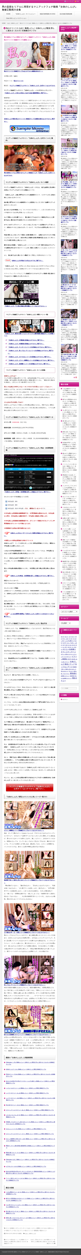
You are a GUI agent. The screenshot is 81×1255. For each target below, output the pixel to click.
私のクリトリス (29, 1230)
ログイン (65, 699)
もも (63, 647)
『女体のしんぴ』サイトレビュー (25, 14)
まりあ (69, 645)
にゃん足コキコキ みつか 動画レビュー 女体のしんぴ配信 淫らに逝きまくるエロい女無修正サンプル (70, 554)
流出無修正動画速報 (66, 14)
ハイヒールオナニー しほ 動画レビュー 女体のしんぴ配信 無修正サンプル (27, 1088)
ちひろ (64, 643)
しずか (62, 640)
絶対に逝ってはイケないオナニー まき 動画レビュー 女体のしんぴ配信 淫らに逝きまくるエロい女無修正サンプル (70, 435)
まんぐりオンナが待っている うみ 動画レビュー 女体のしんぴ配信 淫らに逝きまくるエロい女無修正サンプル (70, 500)
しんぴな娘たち (69, 640)
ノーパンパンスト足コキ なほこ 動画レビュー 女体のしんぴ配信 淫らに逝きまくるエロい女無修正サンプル (70, 468)
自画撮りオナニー (65, 675)
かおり (72, 636)
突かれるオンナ (64, 671)
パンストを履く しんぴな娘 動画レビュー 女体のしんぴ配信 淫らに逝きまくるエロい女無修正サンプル (70, 532)
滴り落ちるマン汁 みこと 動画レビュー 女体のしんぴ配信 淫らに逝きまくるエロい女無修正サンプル (70, 424)
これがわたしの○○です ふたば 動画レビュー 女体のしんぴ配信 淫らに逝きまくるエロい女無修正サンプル (70, 511)
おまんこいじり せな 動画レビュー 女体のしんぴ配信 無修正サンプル (26, 1129)
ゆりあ (69, 647)
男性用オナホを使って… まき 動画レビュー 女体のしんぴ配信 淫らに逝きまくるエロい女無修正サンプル (70, 478)
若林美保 (72, 675)
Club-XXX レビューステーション (16, 18)
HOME (8, 14)
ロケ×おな (44, 1228)
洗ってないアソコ (19, 1230)
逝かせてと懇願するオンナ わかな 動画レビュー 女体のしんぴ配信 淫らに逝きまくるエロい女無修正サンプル (70, 457)
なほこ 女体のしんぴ (30, 1233)
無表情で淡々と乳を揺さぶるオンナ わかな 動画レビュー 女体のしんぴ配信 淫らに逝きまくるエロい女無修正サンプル (70, 565)
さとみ (74, 638)
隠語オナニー (43, 1230)
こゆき (67, 638)
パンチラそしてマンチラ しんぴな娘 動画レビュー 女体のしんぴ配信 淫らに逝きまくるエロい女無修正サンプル (70, 489)
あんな (66, 636)
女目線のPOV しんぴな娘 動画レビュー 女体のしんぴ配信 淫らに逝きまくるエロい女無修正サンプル (70, 446)
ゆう (66, 647)
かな (63, 638)
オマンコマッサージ (21, 1228)
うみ (69, 636)
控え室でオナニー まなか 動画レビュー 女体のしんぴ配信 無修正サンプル (27, 1105)
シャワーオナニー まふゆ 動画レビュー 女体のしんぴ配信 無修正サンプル (27, 1093)
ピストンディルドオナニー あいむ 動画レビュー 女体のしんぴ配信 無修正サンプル (30, 1110)
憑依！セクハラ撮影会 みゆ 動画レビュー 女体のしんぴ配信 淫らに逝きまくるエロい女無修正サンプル (70, 543)
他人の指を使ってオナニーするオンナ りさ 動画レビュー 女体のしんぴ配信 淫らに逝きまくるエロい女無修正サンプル (70, 576)
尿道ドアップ (9, 1230)
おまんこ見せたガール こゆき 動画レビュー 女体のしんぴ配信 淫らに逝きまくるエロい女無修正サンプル (43, 1241)
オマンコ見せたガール (67, 654)
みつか (73, 645)
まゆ (66, 645)
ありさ (62, 636)
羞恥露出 (36, 1230)
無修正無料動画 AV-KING (47, 14)
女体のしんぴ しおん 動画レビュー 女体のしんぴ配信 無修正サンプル (26, 1069)
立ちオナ (71, 671)
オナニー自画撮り (10, 1228)
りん (72, 647)
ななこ (68, 642)
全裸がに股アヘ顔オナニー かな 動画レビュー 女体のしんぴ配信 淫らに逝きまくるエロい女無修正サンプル (70, 522)
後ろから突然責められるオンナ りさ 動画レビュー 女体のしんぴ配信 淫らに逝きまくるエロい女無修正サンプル (70, 403)
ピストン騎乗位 (36, 1228)
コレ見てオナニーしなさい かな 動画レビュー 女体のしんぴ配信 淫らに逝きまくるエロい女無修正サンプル (70, 414)
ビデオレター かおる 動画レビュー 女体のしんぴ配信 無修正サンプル (26, 1166)
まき (63, 645)
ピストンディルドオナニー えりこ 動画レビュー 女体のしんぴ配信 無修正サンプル (30, 1134)
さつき (71, 638)
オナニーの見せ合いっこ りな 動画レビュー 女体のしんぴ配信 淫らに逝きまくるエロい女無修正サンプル (16, 1241)
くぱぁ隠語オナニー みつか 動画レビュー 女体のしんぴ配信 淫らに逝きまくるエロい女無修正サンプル (70, 392)
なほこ (29, 1228)
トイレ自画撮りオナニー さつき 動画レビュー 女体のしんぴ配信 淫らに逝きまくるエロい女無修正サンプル (70, 595)
